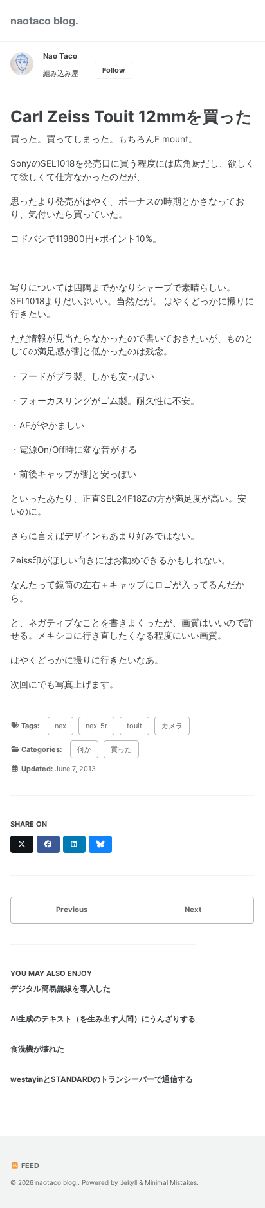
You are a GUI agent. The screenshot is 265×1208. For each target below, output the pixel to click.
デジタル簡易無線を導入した (60, 988)
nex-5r (96, 725)
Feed (29, 1165)
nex (60, 725)
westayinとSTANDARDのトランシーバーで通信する (101, 1079)
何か (84, 749)
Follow (113, 70)
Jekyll (128, 1182)
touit (134, 725)
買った (121, 749)
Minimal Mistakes (171, 1182)
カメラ (172, 725)
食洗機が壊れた (37, 1049)
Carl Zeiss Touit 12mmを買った (131, 116)
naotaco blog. (44, 20)
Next (193, 909)
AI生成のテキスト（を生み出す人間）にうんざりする (103, 1018)
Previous (71, 909)
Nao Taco (60, 55)
